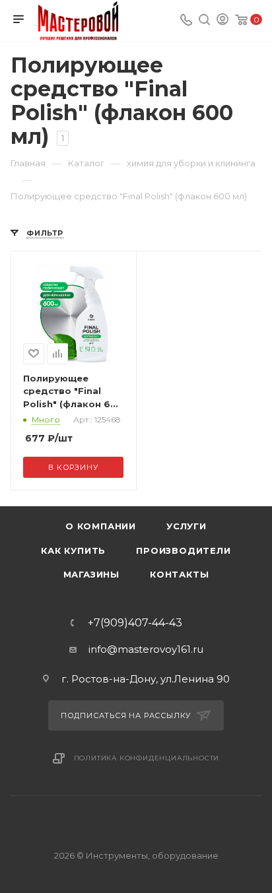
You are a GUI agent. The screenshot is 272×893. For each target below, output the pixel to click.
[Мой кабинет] (222, 21)
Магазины (91, 574)
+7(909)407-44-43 (135, 623)
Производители (183, 550)
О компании (100, 526)
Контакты (179, 574)
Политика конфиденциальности (147, 758)
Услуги (186, 526)
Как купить (73, 550)
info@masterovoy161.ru (145, 649)
